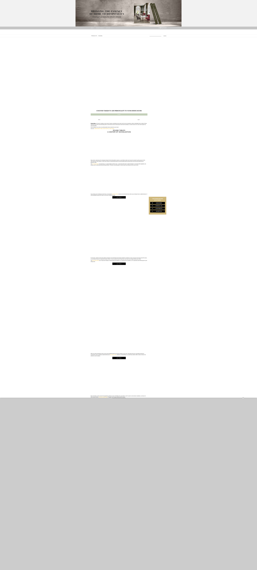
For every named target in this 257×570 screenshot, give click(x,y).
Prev (99, 119)
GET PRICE (119, 197)
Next (139, 119)
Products (94, 35)
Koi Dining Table (95, 163)
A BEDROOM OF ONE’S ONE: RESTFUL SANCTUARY (104, 128)
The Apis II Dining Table (103, 397)
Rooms (100, 35)
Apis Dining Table (113, 354)
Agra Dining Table (95, 260)
